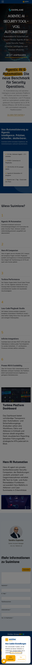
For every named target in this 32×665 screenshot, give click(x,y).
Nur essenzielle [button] (21, 658)
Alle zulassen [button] (10, 658)
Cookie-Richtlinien (16, 653)
